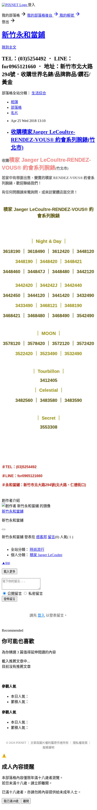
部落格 (16, 107)
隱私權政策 (80, 742)
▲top (6, 563)
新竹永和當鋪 (23, 35)
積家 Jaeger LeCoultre (46, 555)
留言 (51, 537)
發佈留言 (9, 599)
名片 (14, 113)
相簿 (14, 102)
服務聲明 (48, 747)
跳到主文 (9, 47)
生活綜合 (39, 93)
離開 (26, 801)
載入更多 (9, 571)
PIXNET (21, 742)
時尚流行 (37, 549)
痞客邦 (41, 537)
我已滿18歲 (11, 801)
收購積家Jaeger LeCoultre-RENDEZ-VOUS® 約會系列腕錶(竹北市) (53, 139)
